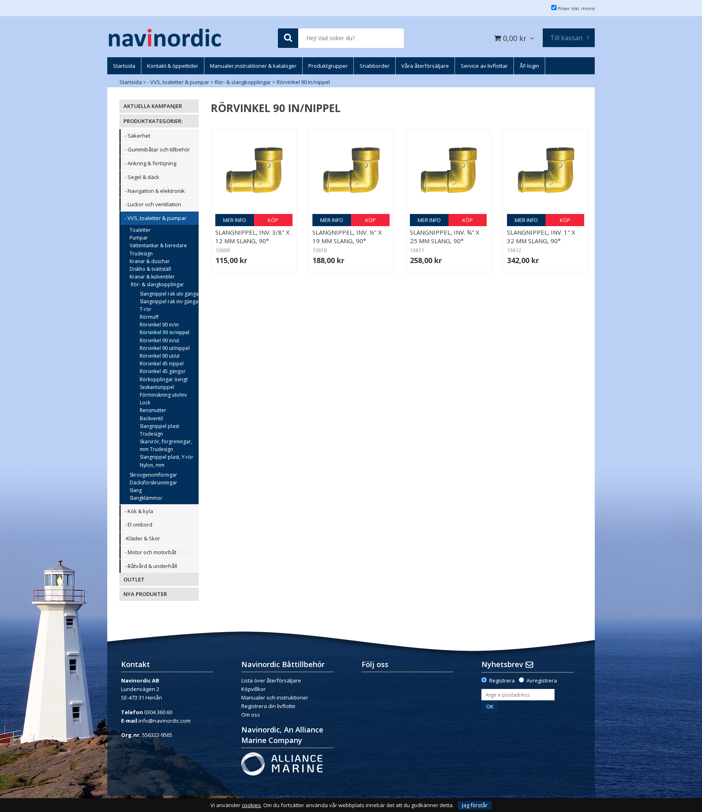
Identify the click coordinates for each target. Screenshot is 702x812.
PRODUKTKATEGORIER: (153, 121)
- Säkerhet (137, 135)
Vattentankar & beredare (158, 245)
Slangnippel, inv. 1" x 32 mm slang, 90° (541, 236)
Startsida (130, 82)
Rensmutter (153, 410)
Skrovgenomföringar (153, 474)
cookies (251, 805)
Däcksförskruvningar (153, 482)
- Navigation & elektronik (155, 190)
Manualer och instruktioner (274, 697)
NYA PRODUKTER (145, 594)
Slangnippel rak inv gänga (169, 301)
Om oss (250, 714)
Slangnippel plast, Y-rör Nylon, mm (166, 461)
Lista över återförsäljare (271, 680)
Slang (136, 490)
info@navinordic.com (165, 720)
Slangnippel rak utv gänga (169, 293)
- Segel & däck (142, 177)
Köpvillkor (253, 689)
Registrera (502, 680)
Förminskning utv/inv (163, 394)
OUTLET (134, 579)
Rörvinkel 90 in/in (159, 324)
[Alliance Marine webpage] (282, 763)
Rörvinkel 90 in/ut (159, 340)
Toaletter (140, 230)
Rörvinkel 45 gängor (163, 371)
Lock (145, 402)
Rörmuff (149, 316)
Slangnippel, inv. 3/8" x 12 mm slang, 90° (252, 236)
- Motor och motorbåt (150, 552)
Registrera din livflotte (268, 706)
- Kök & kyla (139, 511)
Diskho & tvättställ (150, 269)
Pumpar (139, 237)
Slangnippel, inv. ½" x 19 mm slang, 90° (347, 236)
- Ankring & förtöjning (150, 163)
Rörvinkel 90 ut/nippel (165, 348)
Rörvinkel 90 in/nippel (303, 82)
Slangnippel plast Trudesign (159, 430)
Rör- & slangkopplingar (243, 82)
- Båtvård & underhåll (151, 566)
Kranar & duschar (150, 261)
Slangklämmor (146, 498)
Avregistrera (541, 680)
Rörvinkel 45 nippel (162, 363)
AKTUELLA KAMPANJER (153, 106)
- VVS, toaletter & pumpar (178, 82)
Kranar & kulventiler (152, 276)
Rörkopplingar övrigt (164, 379)
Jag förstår (475, 805)
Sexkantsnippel (157, 387)
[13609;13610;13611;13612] (253, 171)
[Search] (288, 38)
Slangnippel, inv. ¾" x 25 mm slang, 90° (444, 236)
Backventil (151, 418)
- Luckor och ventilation (153, 204)
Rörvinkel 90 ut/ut (160, 355)
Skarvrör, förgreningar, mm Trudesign (166, 445)
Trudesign (141, 253)
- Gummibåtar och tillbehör (157, 149)
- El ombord (138, 524)
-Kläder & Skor (142, 538)
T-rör (146, 309)
